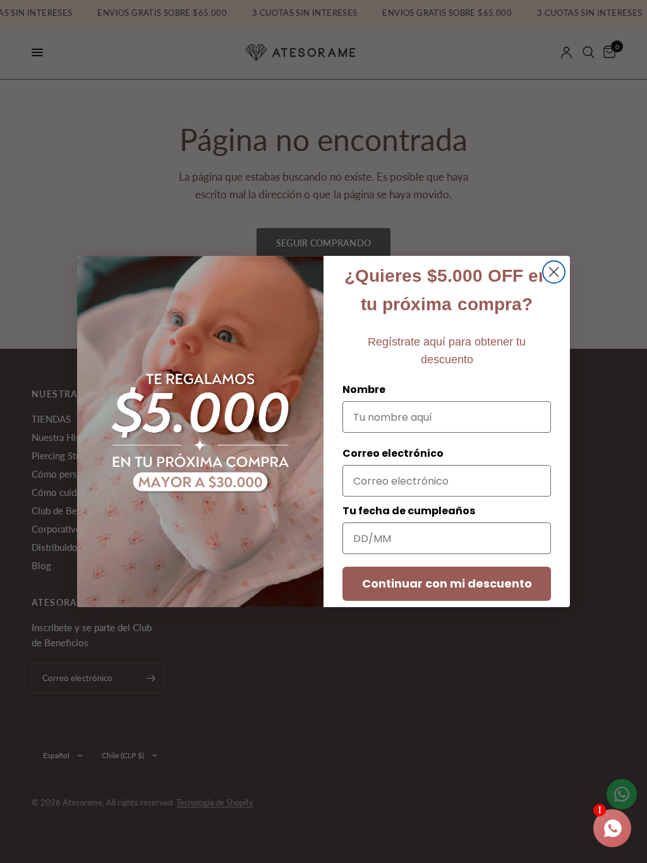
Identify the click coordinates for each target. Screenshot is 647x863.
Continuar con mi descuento (447, 583)
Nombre (363, 389)
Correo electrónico (393, 453)
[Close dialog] (554, 272)
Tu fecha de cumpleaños (408, 511)
